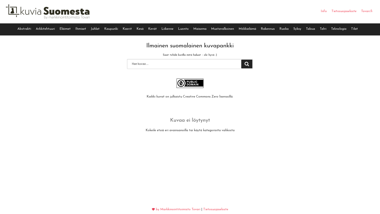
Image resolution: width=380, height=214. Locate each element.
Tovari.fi (366, 11)
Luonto (183, 29)
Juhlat (95, 29)
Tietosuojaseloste (344, 11)
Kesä (140, 29)
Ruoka (284, 29)
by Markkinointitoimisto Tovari (178, 209)
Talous (310, 29)
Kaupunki (111, 29)
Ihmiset (80, 29)
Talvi (323, 29)
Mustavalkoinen (222, 29)
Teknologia (338, 29)
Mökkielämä (247, 29)
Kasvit (127, 29)
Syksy (297, 29)
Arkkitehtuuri (45, 29)
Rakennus (268, 29)
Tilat (354, 29)
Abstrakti (24, 29)
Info (324, 11)
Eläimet (65, 29)
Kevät (152, 29)
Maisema (199, 29)
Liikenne (167, 29)
